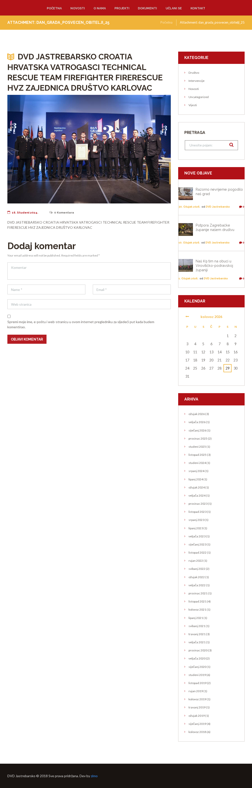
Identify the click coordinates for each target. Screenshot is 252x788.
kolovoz (197, 609)
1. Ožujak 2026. (188, 278)
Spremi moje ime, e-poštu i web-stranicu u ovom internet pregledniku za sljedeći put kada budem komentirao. (80, 324)
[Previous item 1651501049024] (48, 149)
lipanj (196, 479)
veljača (197, 422)
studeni (197, 446)
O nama (100, 8)
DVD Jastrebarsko (218, 206)
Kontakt (197, 8)
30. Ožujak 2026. (189, 206)
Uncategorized (199, 97)
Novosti (77, 8)
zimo (94, 776)
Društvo (194, 72)
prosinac (198, 438)
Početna (54, 8)
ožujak (197, 414)
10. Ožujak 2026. (189, 242)
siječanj (197, 430)
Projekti (121, 8)
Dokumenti (147, 8)
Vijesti (193, 105)
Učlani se (174, 8)
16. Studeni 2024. (25, 212)
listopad (197, 455)
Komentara (64, 212)
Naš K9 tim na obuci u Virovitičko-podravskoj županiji (214, 265)
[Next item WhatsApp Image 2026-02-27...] (130, 149)
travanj (197, 634)
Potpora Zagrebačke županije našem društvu (215, 227)
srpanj (196, 471)
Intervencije (197, 81)
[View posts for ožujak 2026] (187, 316)
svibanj (197, 569)
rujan (196, 560)
